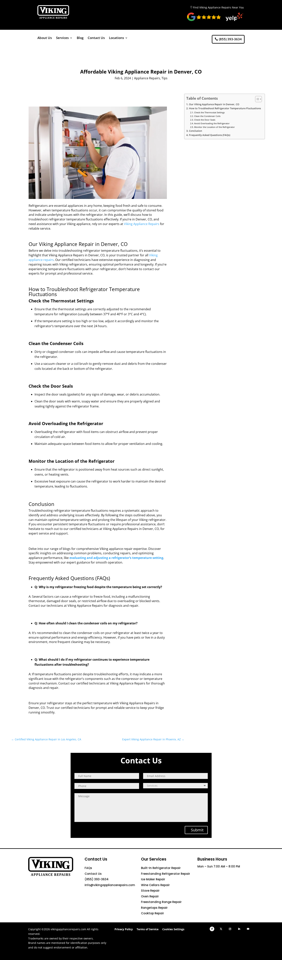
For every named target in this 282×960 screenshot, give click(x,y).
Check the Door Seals (204, 119)
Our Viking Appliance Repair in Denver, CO (214, 104)
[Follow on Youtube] (248, 929)
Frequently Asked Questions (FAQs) (209, 135)
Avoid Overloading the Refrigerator (211, 123)
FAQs (88, 868)
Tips (164, 78)
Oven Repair (150, 896)
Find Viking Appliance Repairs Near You (218, 7)
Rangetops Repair (154, 908)
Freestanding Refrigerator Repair (165, 874)
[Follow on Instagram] (230, 929)
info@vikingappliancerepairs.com (110, 885)
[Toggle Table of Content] (256, 99)
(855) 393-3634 (230, 39)
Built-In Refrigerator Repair (161, 868)
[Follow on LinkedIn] (239, 929)
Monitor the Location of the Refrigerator (214, 127)
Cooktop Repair (152, 913)
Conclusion (195, 130)
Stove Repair (150, 891)
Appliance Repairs (147, 78)
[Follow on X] (221, 929)
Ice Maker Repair (153, 879)
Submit (197, 830)
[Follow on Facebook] (212, 929)
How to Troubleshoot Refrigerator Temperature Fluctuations (225, 108)
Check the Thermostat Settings (209, 112)
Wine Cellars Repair (155, 885)
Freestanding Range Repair (161, 902)
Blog (80, 38)
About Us (44, 38)
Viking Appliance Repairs (141, 224)
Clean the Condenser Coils (207, 116)
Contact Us (96, 38)
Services (62, 38)
